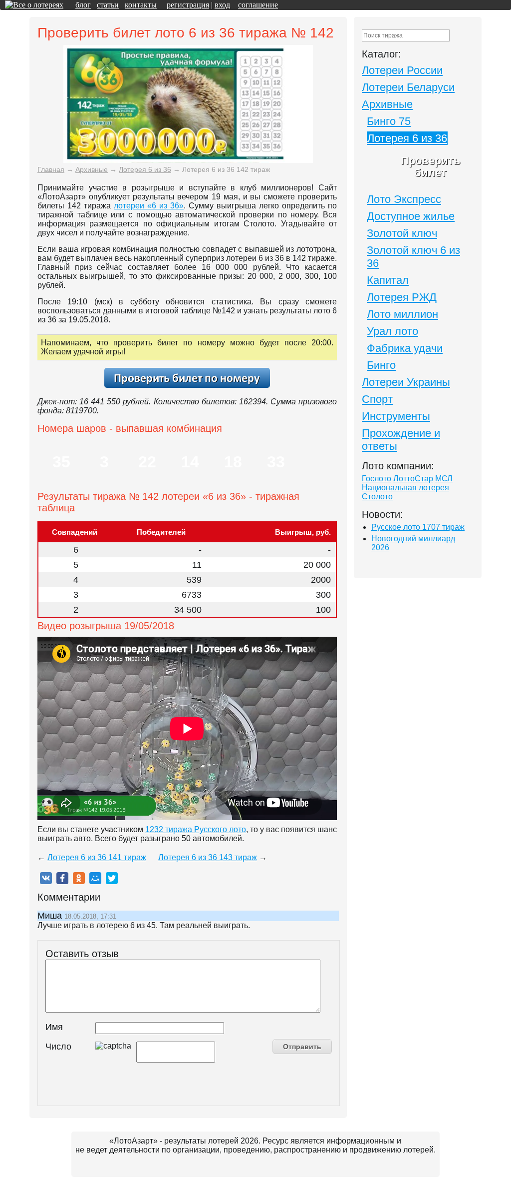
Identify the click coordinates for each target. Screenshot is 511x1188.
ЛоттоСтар (413, 478)
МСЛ (444, 478)
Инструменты (396, 416)
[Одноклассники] (79, 878)
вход (222, 4)
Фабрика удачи (405, 348)
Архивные (387, 104)
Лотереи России (402, 70)
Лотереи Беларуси (408, 87)
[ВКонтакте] (46, 878)
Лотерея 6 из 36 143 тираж (207, 857)
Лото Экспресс (404, 199)
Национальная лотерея (405, 487)
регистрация (188, 4)
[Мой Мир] (95, 878)
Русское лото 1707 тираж (418, 527)
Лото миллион (402, 314)
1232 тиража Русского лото (195, 829)
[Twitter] (112, 878)
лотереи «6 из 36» (149, 205)
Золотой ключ (402, 233)
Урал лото (392, 331)
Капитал (388, 280)
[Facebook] (62, 878)
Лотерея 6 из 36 (407, 138)
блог (83, 4)
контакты (141, 4)
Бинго (381, 365)
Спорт (377, 399)
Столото (377, 496)
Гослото (376, 478)
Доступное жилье (411, 216)
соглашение (258, 4)
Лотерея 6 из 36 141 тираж (96, 857)
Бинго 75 (389, 121)
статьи (108, 4)
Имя (54, 1027)
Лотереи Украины (406, 382)
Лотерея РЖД (402, 297)
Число (58, 1047)
